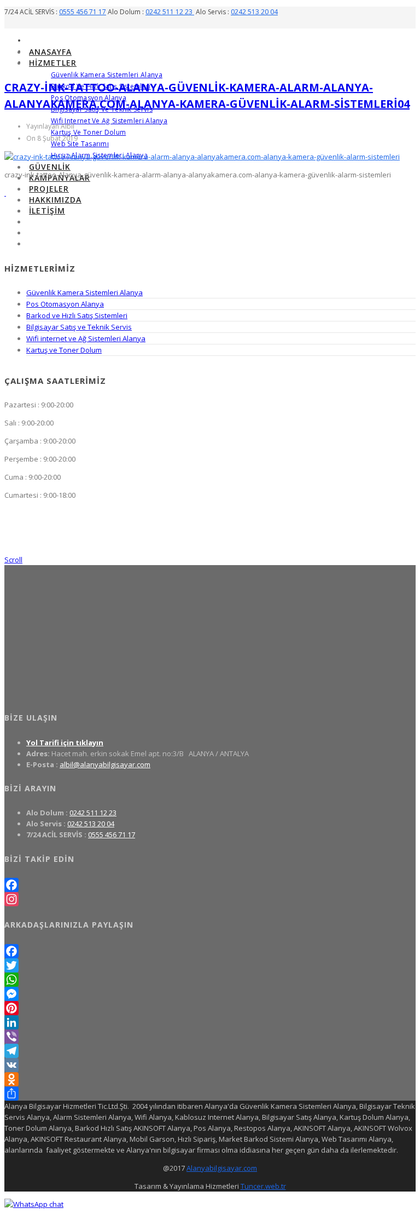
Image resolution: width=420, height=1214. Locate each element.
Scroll (13, 560)
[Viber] (210, 1036)
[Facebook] (210, 885)
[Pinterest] (210, 1008)
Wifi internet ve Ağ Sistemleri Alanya (109, 120)
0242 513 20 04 (254, 11)
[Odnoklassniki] (210, 1079)
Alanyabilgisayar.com (221, 1168)
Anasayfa (50, 52)
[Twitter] (210, 965)
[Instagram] (210, 899)
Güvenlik (50, 167)
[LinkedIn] (210, 1022)
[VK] (210, 1065)
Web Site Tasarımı (80, 143)
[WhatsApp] (210, 980)
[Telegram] (210, 1051)
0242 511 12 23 (169, 11)
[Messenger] (210, 994)
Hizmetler (53, 62)
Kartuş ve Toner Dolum (88, 132)
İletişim (47, 210)
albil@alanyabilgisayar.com (105, 764)
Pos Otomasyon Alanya (65, 304)
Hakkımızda (55, 199)
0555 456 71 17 (82, 11)
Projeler (49, 188)
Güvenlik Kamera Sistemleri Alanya (106, 74)
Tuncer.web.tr (263, 1186)
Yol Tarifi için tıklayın (64, 742)
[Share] (210, 1093)
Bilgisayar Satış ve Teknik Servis (79, 327)
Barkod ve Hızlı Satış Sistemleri (76, 315)
